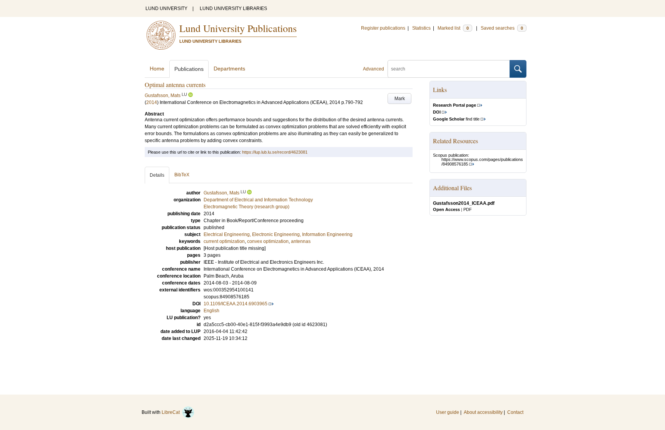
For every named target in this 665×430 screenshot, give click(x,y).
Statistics (421, 28)
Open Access (446, 209)
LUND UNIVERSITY (166, 8)
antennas (301, 241)
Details (157, 175)
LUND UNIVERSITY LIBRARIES (233, 8)
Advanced (373, 69)
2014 (151, 102)
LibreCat (172, 412)
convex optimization (268, 241)
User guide (447, 412)
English (211, 310)
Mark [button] (399, 98)
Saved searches (502, 28)
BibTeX (181, 174)
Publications (189, 69)
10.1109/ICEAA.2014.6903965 (235, 303)
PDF (467, 209)
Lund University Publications (238, 28)
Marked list (453, 28)
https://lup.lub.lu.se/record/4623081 (274, 152)
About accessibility (483, 412)
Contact (515, 412)
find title (456, 119)
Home (157, 68)
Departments (229, 68)
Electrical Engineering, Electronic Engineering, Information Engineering (278, 234)
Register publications (383, 28)
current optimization (224, 241)
